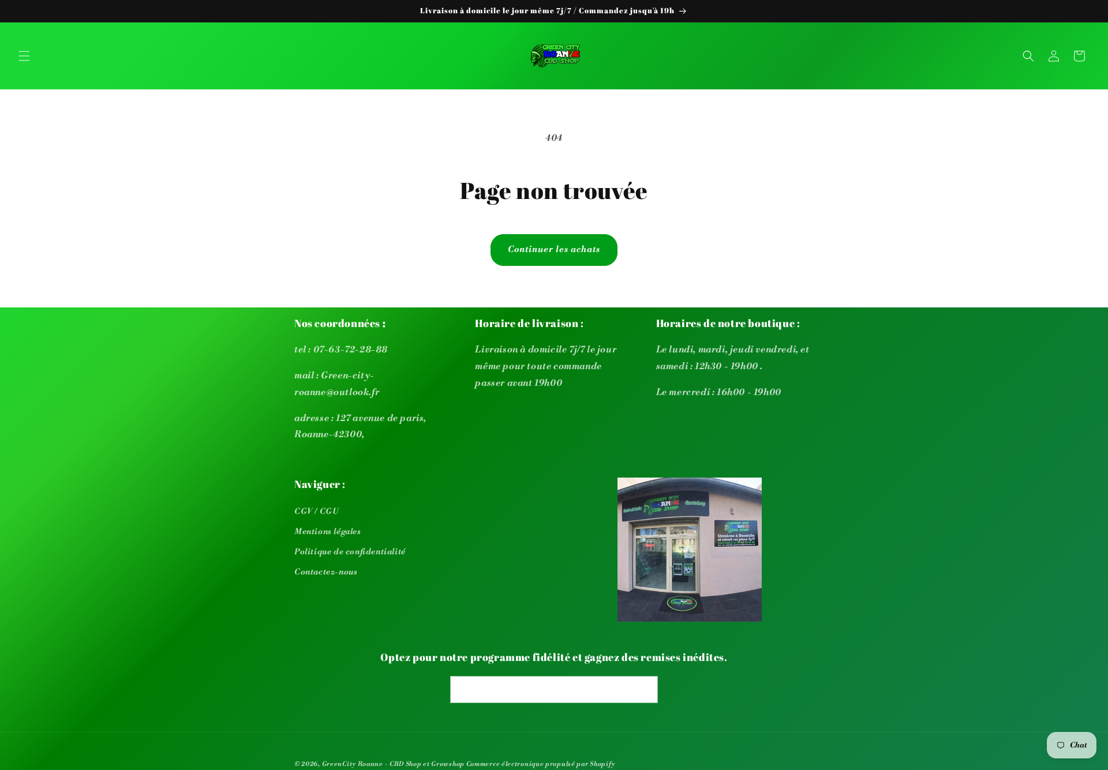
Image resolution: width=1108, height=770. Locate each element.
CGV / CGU (316, 511)
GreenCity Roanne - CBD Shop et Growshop (393, 764)
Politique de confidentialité (350, 552)
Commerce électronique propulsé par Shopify (540, 764)
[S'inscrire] (644, 689)
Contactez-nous (325, 572)
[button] (24, 56)
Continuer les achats (554, 249)
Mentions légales (327, 532)
